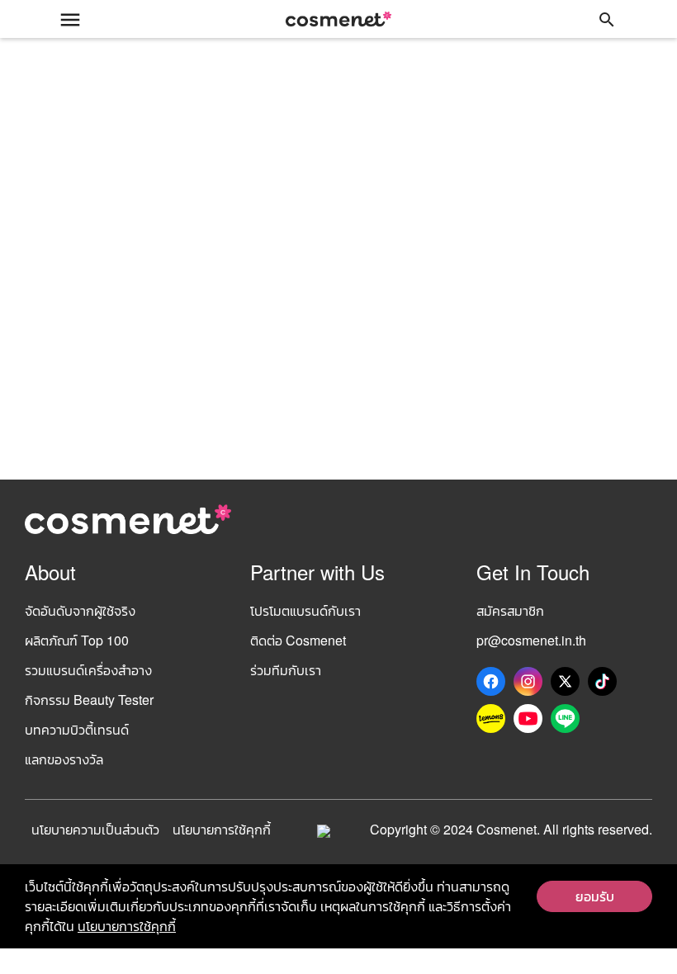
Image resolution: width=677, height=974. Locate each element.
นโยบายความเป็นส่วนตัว (95, 829)
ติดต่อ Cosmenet (298, 640)
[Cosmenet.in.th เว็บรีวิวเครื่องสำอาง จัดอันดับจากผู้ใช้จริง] (338, 18)
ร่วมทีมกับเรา (285, 669)
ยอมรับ (594, 896)
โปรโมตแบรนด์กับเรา (305, 610)
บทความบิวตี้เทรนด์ (77, 729)
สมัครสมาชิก (510, 610)
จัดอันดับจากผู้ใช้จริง (80, 610)
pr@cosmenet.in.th (531, 640)
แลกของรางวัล (64, 758)
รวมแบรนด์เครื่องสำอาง (88, 669)
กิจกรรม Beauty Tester (89, 699)
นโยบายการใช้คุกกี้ (222, 829)
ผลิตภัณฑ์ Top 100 (77, 640)
